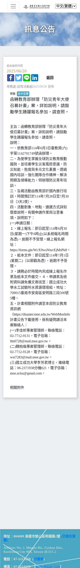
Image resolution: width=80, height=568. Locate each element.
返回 (50, 78)
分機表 (39, 559)
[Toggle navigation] (13, 6)
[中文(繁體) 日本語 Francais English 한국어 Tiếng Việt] (40, 6)
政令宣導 (23, 93)
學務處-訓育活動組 (20, 86)
